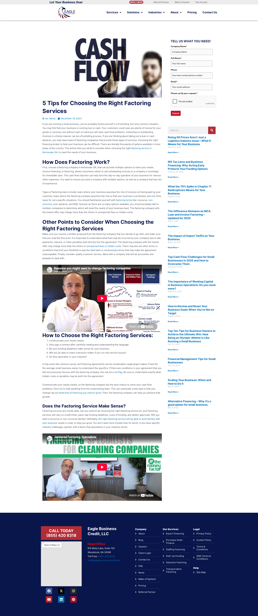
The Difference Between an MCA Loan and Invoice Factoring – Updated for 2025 (189, 215)
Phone (174, 69)
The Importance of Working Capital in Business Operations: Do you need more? (191, 285)
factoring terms (124, 200)
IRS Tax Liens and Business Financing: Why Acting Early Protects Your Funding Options (188, 165)
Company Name (179, 46)
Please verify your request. (184, 93)
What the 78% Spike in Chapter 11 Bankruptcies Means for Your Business (189, 190)
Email (174, 81)
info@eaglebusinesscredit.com (104, 560)
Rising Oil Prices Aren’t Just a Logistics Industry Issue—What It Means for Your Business (189, 141)
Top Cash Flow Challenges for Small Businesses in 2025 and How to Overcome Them (191, 260)
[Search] (212, 130)
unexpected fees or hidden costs (103, 246)
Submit (175, 113)
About (174, 12)
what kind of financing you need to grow (80, 392)
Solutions (133, 12)
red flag (118, 372)
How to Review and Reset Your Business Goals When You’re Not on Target (191, 310)
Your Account (201, 2)
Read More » (173, 152)
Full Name (176, 58)
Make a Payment (182, 2)
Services (112, 12)
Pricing (192, 12)
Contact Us (209, 12)
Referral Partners (161, 2)
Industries (155, 12)
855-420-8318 (107, 556)
